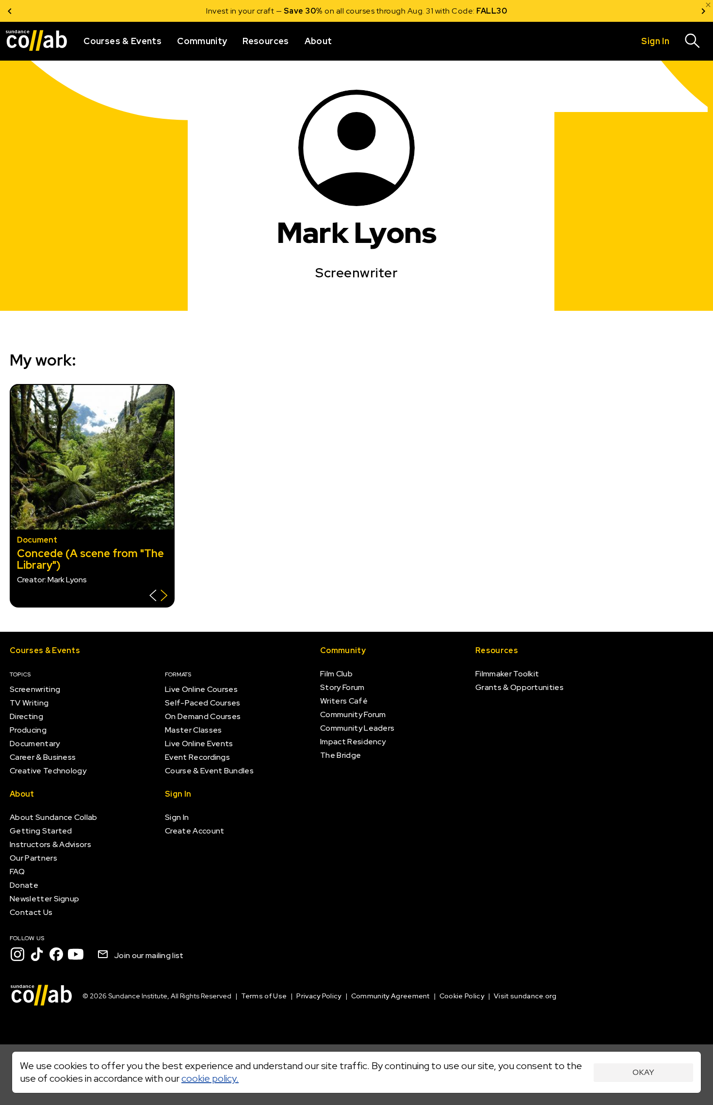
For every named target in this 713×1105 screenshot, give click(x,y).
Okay (643, 1072)
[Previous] (9, 11)
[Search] (692, 41)
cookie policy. (210, 1078)
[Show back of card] (158, 597)
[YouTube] (75, 954)
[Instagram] (17, 954)
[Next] (703, 11)
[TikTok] (37, 954)
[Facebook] (56, 954)
